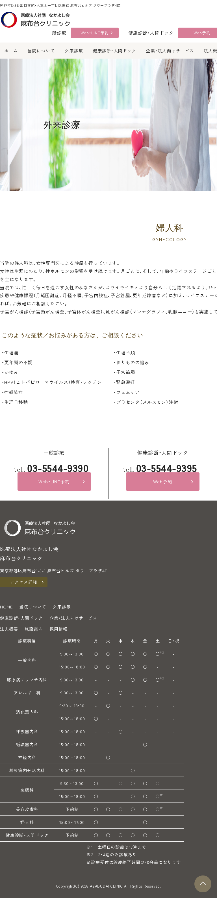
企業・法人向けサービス (170, 51)
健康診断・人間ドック (114, 51)
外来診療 (74, 51)
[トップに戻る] (202, 883)
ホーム (11, 51)
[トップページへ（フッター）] (39, 527)
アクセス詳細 (23, 582)
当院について (41, 51)
